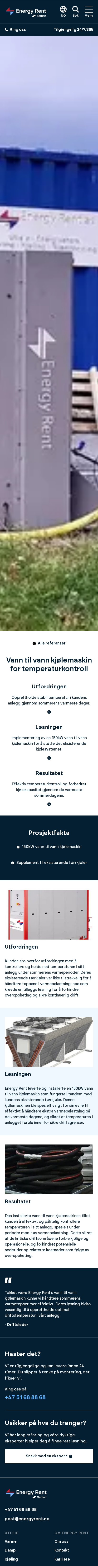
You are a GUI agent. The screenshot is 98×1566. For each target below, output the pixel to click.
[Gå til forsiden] (26, 11)
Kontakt (61, 1550)
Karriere (62, 1559)
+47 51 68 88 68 (25, 1397)
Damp (10, 1550)
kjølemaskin (29, 1094)
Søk (75, 15)
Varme (11, 1541)
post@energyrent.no (27, 1519)
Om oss (61, 1541)
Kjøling (11, 1559)
